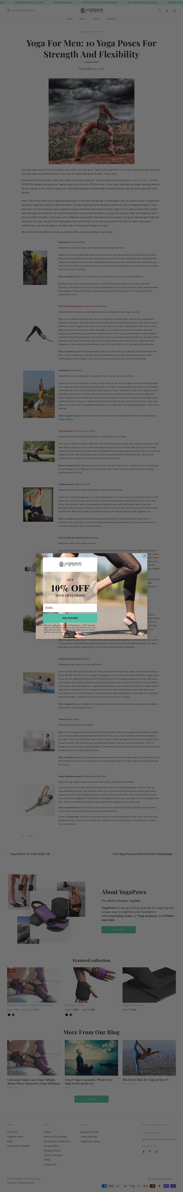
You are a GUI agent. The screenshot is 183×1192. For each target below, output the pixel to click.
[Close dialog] (144, 555)
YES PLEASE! (70, 618)
